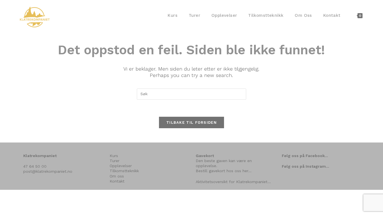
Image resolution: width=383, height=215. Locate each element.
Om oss (117, 176)
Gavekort (205, 155)
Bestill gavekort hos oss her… (224, 171)
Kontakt (117, 181)
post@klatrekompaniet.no (47, 171)
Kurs (114, 155)
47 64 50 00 (35, 166)
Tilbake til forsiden (191, 122)
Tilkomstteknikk (124, 171)
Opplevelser (121, 165)
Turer (114, 160)
